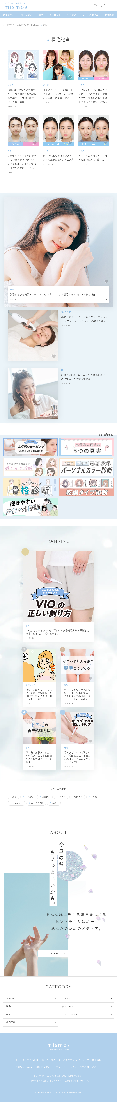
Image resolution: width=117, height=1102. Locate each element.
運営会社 (96, 1067)
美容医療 (109, 15)
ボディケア (26, 15)
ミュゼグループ (81, 1060)
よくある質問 (65, 1060)
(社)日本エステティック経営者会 (58, 1081)
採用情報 (96, 1060)
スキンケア (8, 15)
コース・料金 (48, 1060)
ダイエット (55, 15)
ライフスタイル (90, 15)
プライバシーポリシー (67, 1067)
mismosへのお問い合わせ (40, 1067)
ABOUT (20, 1067)
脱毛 (41, 15)
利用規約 (84, 1067)
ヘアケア (71, 15)
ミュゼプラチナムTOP (27, 1060)
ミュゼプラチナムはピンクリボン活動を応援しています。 (58, 1076)
